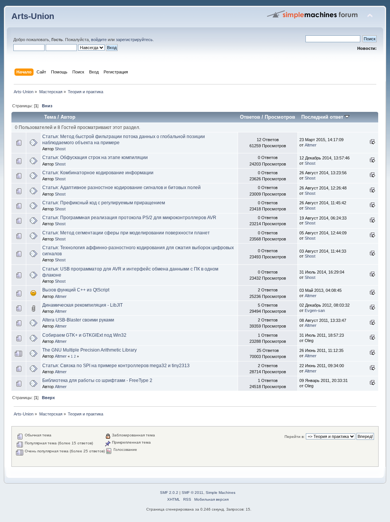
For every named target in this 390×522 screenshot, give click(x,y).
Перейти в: (295, 436)
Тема (50, 117)
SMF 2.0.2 (169, 492)
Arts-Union (32, 16)
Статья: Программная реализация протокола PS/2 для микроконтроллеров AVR (129, 217)
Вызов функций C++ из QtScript (75, 290)
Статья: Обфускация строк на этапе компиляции (95, 157)
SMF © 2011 (192, 492)
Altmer (310, 145)
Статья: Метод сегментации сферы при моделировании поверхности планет (126, 233)
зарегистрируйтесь (134, 39)
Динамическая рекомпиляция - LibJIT (82, 305)
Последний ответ (323, 117)
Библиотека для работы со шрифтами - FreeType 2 (97, 380)
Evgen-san (315, 310)
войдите (99, 39)
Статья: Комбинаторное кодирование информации (97, 172)
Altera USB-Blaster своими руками (78, 320)
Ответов (250, 117)
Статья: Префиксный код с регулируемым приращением (103, 202)
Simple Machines (220, 492)
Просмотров (280, 117)
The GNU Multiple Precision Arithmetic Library (89, 350)
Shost (60, 148)
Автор (68, 117)
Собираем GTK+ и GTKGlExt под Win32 (84, 335)
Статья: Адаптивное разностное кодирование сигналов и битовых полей (121, 187)
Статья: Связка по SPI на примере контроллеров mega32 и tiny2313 (116, 365)
